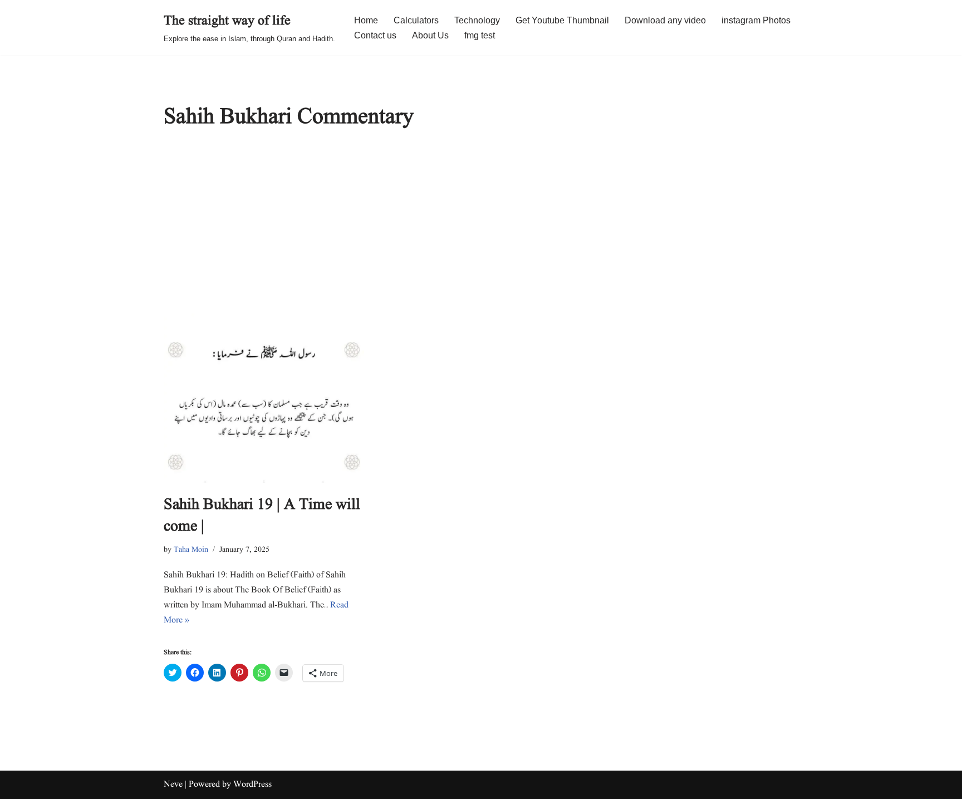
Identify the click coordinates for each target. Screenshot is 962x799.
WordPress (252, 784)
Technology (477, 20)
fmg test (479, 35)
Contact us (375, 35)
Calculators (416, 20)
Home (366, 20)
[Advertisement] (481, 230)
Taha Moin (191, 549)
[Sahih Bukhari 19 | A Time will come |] (264, 397)
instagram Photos (756, 20)
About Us (430, 35)
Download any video (665, 20)
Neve (173, 784)
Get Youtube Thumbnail (562, 20)
